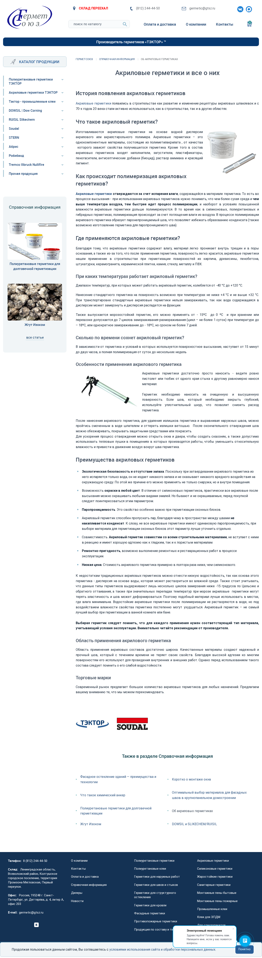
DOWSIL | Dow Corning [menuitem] (25, 110)
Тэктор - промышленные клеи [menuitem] (32, 101)
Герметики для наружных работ (157, 876)
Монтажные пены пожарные (217, 901)
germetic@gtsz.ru (202, 8)
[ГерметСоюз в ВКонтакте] (239, 8)
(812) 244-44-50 (148, 8)
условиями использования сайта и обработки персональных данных (162, 949)
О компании (79, 860)
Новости (77, 901)
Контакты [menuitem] (224, 24)
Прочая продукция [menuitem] (23, 173)
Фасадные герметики (149, 913)
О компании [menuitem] (196, 24)
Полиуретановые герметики (154, 860)
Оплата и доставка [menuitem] (160, 24)
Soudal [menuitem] (14, 128)
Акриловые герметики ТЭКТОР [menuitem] (33, 92)
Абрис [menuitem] (13, 146)
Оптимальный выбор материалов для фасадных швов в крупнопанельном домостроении (209, 795)
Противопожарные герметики (155, 921)
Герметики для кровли (150, 905)
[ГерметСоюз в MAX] (248, 8)
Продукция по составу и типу (155, 929)
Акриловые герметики (93, 103)
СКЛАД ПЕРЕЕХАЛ (93, 8)
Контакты (78, 868)
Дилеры (76, 893)
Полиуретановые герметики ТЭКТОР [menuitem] (31, 81)
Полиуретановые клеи (150, 868)
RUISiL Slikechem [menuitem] (22, 119)
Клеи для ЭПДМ (208, 917)
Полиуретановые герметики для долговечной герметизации (115, 811)
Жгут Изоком (90, 824)
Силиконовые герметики (214, 868)
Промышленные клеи (212, 909)
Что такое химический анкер (102, 795)
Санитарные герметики (213, 885)
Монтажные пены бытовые (216, 893)
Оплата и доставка (85, 876)
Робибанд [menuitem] (16, 155)
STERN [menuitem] (14, 137)
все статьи (35, 337)
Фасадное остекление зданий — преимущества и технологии (118, 779)
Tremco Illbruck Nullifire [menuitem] (26, 164)
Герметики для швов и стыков (156, 885)
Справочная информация (89, 885)
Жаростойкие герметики (215, 876)
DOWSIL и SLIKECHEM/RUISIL (194, 824)
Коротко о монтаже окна (191, 779)
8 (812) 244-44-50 (35, 861)
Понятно (244, 949)
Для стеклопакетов (211, 925)
